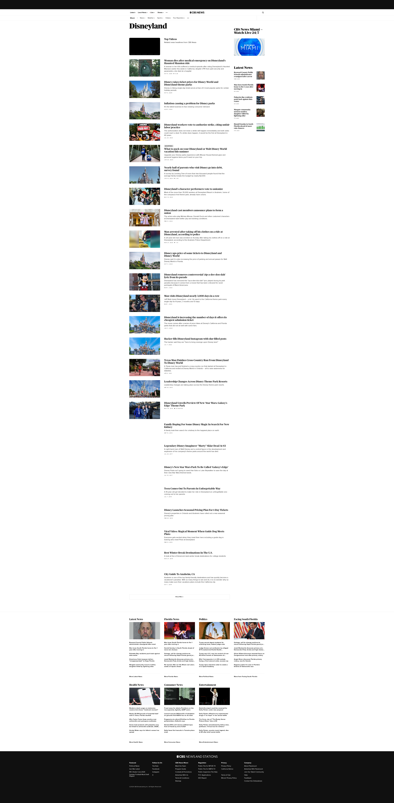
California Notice (227, 769)
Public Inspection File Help (207, 772)
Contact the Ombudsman (253, 781)
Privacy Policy (226, 766)
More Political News (206, 676)
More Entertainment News (208, 742)
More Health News (136, 742)
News (142, 18)
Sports (159, 18)
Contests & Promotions (183, 772)
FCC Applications (204, 775)
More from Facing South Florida (245, 676)
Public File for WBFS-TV (206, 769)
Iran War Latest (134, 769)
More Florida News (171, 676)
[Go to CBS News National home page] (197, 12)
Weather (151, 18)
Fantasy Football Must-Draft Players (139, 775)
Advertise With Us (181, 775)
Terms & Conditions (182, 778)
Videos (168, 18)
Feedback (247, 778)
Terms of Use (225, 775)
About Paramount (250, 766)
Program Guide (180, 769)
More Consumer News (172, 742)
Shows (160, 12)
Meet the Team (180, 766)
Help (246, 775)
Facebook (155, 769)
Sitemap (178, 781)
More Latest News (135, 676)
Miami (132, 18)
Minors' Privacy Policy (229, 778)
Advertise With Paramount (253, 769)
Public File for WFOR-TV (207, 766)
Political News (134, 766)
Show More (179, 597)
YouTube (155, 766)
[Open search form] (263, 12)
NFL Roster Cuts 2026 (137, 772)
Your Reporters (178, 18)
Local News (142, 12)
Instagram (155, 772)
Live (152, 12)
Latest (132, 12)
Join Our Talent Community (254, 772)
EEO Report (202, 778)
